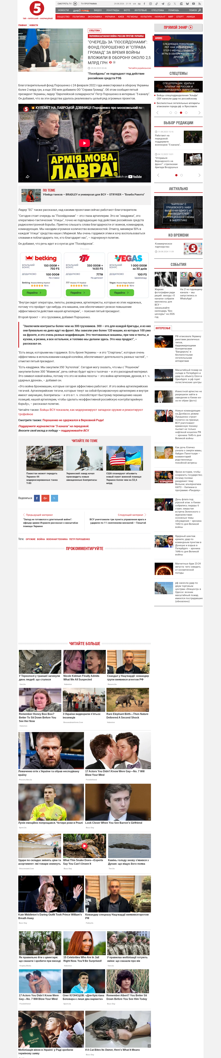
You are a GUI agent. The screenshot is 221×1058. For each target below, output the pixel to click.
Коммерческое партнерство (163, 245)
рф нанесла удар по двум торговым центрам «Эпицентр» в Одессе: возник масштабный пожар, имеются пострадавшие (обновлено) (189, 592)
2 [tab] (176, 113)
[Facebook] (144, 3)
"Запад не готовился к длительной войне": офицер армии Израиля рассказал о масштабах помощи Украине (50, 523)
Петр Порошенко (79, 539)
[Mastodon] (181, 3)
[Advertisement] (84, 273)
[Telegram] (163, 3)
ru (139, 3)
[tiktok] (157, 3)
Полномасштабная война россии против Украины (116, 36)
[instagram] (150, 3)
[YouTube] (193, 3)
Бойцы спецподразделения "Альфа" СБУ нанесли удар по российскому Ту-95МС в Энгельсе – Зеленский (177, 98)
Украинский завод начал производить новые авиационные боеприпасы (81, 476)
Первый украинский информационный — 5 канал (37, 10)
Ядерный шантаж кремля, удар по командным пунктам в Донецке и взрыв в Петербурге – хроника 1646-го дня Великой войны (188, 545)
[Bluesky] (187, 3)
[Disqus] (84, 598)
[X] (175, 3)
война (41, 539)
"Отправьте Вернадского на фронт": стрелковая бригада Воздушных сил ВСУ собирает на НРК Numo (167, 166)
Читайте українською (139, 67)
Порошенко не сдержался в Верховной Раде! (73, 420)
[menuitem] (63, 10)
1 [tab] (171, 113)
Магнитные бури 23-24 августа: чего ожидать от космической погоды (188, 568)
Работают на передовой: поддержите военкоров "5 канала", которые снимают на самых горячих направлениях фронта (167, 144)
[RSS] (200, 3)
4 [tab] (186, 113)
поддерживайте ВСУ (74, 430)
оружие (30, 539)
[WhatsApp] (169, 3)
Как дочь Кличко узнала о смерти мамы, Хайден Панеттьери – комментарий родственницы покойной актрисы (188, 455)
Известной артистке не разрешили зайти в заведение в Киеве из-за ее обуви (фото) (188, 396)
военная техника (57, 539)
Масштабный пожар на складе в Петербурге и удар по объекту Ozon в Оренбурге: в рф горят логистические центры (188, 376)
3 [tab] (181, 113)
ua (134, 3)
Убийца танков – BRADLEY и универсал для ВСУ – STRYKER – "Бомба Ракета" (93, 194)
